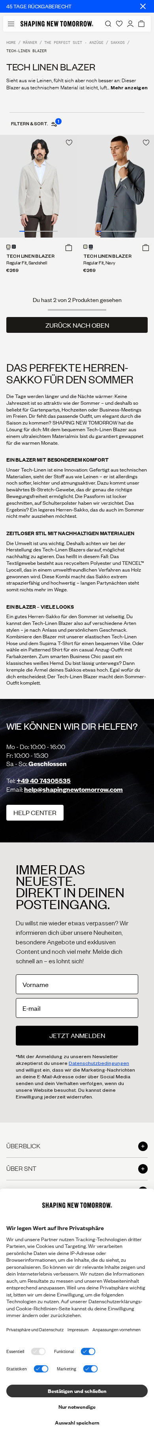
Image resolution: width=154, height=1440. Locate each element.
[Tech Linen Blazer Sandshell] (38, 186)
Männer (30, 42)
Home (11, 42)
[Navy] (14, 247)
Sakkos (118, 42)
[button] (68, 247)
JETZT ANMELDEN (77, 1035)
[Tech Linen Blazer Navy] (115, 186)
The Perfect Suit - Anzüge (73, 42)
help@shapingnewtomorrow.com (73, 789)
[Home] (57, 23)
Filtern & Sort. (34, 123)
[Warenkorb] (141, 24)
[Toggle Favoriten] (69, 143)
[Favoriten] (119, 24)
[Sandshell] (8, 247)
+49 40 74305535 (44, 780)
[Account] (130, 24)
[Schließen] (143, 6)
